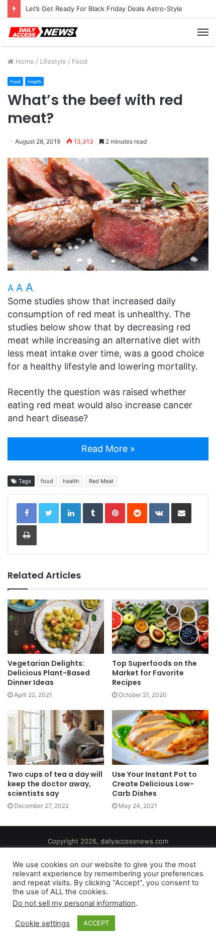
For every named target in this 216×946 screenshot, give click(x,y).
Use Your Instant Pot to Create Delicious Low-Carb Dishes (154, 783)
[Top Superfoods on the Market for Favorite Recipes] (160, 627)
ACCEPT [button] (96, 923)
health (71, 481)
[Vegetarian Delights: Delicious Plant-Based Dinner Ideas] (56, 627)
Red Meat (101, 481)
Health (34, 81)
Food (79, 61)
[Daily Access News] (43, 32)
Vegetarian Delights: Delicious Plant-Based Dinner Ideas (49, 672)
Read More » (108, 448)
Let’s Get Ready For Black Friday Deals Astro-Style (104, 9)
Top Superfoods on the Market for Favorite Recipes (154, 672)
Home (24, 61)
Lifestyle (53, 61)
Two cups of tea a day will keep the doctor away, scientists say (55, 783)
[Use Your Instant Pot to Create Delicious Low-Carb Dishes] (160, 737)
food (47, 481)
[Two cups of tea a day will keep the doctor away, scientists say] (56, 737)
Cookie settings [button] (42, 923)
